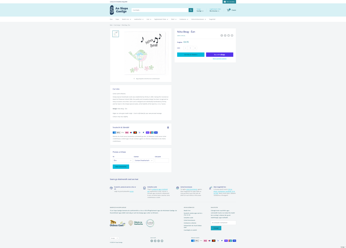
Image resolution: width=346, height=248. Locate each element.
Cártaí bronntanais (189, 220)
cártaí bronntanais (191, 189)
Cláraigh (216, 228)
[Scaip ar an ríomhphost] (232, 35)
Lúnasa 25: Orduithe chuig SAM (118, 2)
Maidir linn (187, 210)
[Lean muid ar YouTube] (162, 241)
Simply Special (181, 35)
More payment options (220, 59)
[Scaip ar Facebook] (221, 35)
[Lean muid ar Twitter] (155, 241)
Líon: (178, 48)
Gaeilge (113, 238)
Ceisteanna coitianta (190, 223)
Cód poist (158, 156)
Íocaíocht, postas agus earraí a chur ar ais (193, 214)
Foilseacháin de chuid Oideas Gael (193, 226)
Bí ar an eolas (230, 2)
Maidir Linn (125, 19)
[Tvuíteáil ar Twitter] (228, 35)
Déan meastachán (120, 166)
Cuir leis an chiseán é (190, 55)
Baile (111, 25)
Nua (111, 19)
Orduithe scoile (188, 217)
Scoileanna (183, 19)
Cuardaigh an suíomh (190, 230)
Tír (113, 156)
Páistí (172, 19)
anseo (131, 191)
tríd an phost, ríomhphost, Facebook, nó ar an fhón (224, 191)
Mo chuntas (214, 11)
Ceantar (136, 156)
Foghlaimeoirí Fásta (160, 19)
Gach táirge (117, 25)
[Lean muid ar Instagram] (158, 241)
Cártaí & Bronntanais (197, 19)
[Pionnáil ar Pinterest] (225, 35)
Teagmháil (212, 19)
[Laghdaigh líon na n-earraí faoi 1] (185, 48)
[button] (343, 247)
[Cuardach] (191, 10)
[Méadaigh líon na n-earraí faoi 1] (195, 48)
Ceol (148, 19)
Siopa (117, 19)
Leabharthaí (137, 19)
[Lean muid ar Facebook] (151, 241)
